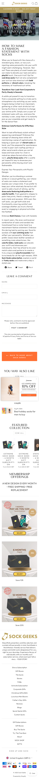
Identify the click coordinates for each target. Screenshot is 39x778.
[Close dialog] (36, 379)
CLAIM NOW (29, 395)
